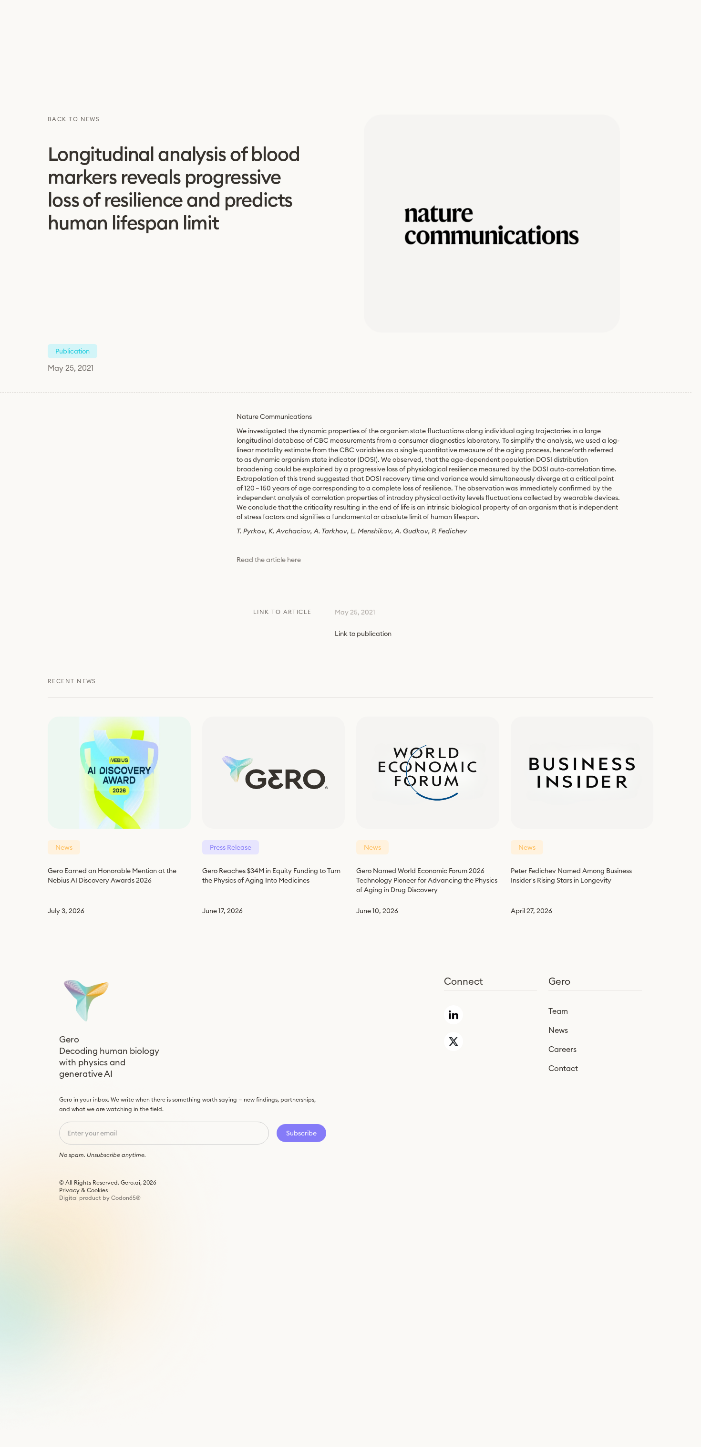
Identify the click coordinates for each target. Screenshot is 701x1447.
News (558, 1030)
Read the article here (269, 559)
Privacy (69, 1190)
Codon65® (126, 1197)
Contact (563, 1068)
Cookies (97, 1190)
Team (558, 1011)
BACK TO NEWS (74, 119)
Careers (562, 1049)
